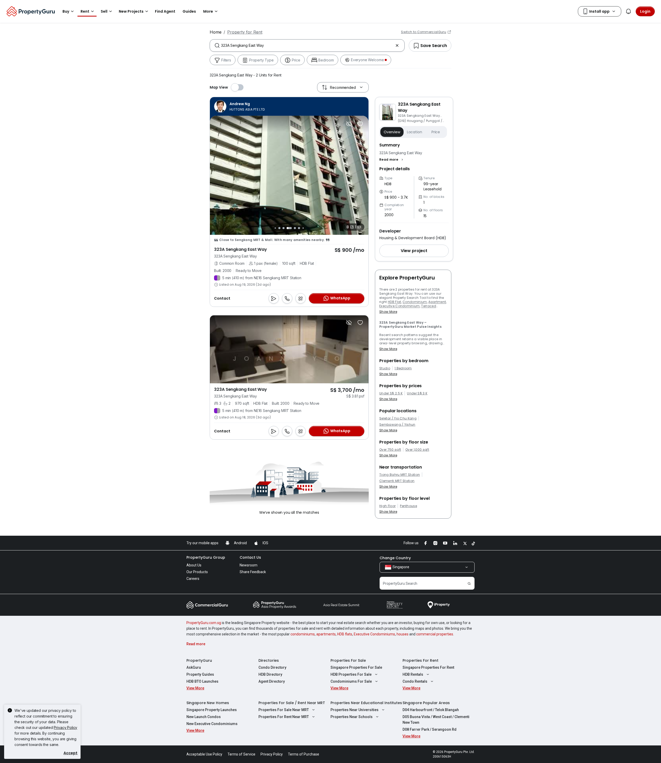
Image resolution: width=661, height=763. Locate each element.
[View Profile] (239, 106)
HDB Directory (270, 674)
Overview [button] (392, 132)
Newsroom (248, 565)
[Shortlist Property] (360, 124)
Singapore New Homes (207, 702)
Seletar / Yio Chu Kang (397, 418)
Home (216, 32)
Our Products (197, 572)
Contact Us (250, 557)
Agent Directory (271, 681)
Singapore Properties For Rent (428, 667)
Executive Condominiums (374, 634)
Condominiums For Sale (351, 681)
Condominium (415, 302)
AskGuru (193, 667)
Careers (192, 579)
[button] (391, 160)
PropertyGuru (199, 660)
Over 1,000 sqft (417, 450)
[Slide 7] (299, 228)
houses (402, 634)
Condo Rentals (415, 681)
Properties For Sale (348, 660)
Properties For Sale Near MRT (283, 710)
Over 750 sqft (390, 450)
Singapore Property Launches (211, 710)
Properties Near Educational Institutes (366, 702)
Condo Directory (272, 667)
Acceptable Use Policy (204, 754)
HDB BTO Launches (202, 681)
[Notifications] (628, 11)
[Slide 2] (275, 228)
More (208, 11)
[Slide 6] (295, 228)
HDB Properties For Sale (351, 674)
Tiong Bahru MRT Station (399, 475)
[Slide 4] (283, 228)
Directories (268, 660)
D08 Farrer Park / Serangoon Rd (430, 729)
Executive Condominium (399, 306)
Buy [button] (65, 11)
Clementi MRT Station (396, 481)
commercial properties (434, 634)
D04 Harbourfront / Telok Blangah (431, 710)
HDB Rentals (413, 674)
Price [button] (435, 132)
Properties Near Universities (354, 710)
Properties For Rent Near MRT (283, 717)
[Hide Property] (349, 124)
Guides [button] (189, 11)
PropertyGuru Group (205, 557)
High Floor (387, 506)
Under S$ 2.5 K (391, 393)
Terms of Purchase (303, 754)
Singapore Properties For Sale (356, 667)
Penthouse (408, 506)
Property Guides (200, 674)
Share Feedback (253, 572)
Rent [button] (85, 11)
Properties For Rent (420, 660)
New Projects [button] (131, 11)
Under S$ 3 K (417, 393)
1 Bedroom (403, 368)
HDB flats (344, 634)
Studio (384, 368)
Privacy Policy (65, 727)
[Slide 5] (289, 228)
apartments (326, 634)
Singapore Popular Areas (426, 702)
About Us (193, 565)
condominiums (302, 634)
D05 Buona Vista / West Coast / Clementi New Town (436, 720)
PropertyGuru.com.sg (203, 623)
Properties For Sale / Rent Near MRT (291, 702)
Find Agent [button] (165, 11)
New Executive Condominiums (212, 724)
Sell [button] (104, 11)
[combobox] (307, 45)
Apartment (437, 302)
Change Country (395, 557)
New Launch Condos (203, 717)
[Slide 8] (303, 228)
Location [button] (414, 132)
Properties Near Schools (351, 717)
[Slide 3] (279, 228)
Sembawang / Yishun (397, 425)
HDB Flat (394, 302)
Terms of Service (241, 754)
